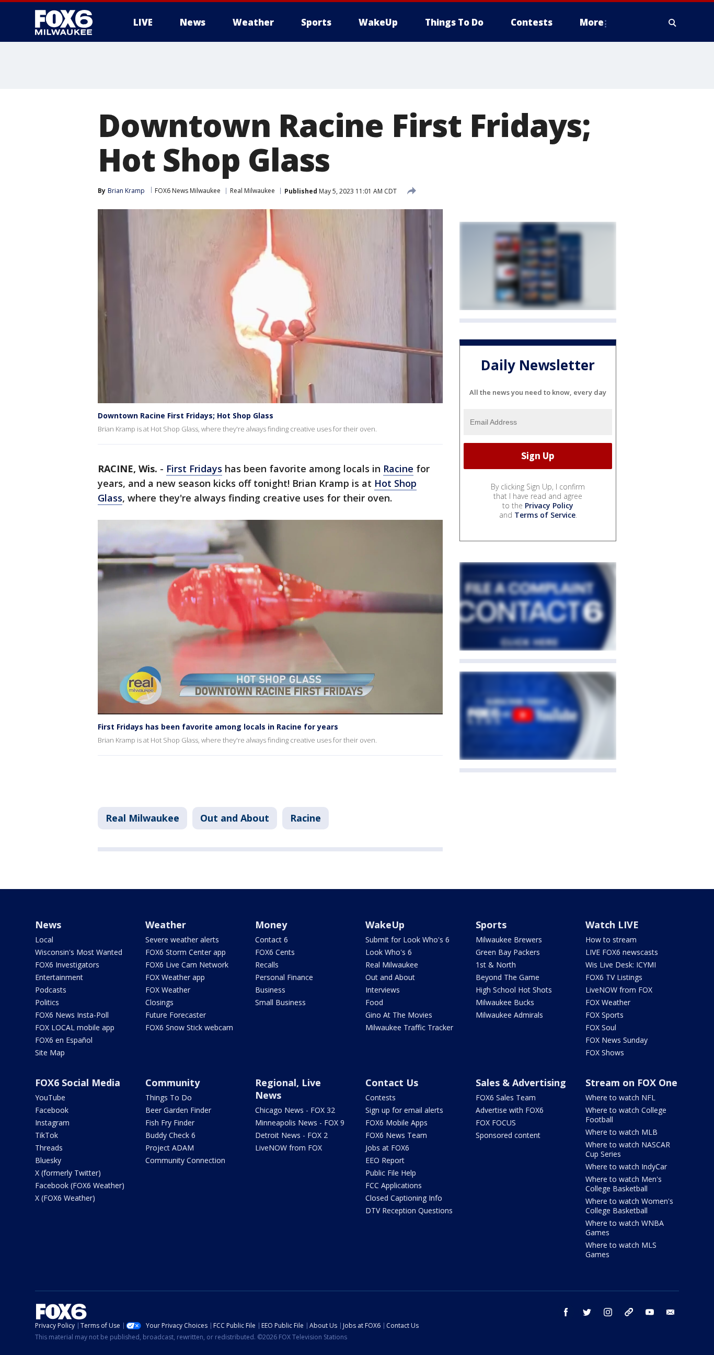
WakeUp (385, 924)
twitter (587, 1312)
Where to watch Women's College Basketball (629, 1205)
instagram (608, 1312)
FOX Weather (167, 990)
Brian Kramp (126, 190)
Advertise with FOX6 (510, 1110)
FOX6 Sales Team (506, 1097)
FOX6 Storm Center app (185, 952)
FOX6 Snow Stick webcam (189, 1027)
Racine (398, 468)
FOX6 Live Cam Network (186, 965)
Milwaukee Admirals (509, 1015)
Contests (380, 1097)
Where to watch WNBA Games (624, 1227)
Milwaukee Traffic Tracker (409, 1027)
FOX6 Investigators (67, 965)
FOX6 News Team (396, 1135)
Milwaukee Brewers (509, 939)
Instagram (52, 1123)
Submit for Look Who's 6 (407, 939)
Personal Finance (284, 977)
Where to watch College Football (625, 1114)
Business (270, 990)
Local (44, 939)
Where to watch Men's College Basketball (623, 1183)
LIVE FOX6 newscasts (621, 952)
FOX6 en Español (64, 1040)
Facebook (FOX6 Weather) (79, 1185)
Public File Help (390, 1173)
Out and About (234, 818)
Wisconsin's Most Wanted (78, 952)
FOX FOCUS (496, 1123)
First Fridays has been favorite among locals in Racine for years (218, 727)
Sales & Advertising (521, 1082)
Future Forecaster (175, 1015)
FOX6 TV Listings (613, 977)
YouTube (50, 1097)
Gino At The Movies (398, 1015)
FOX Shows (604, 1052)
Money (271, 924)
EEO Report (385, 1160)
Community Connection (185, 1160)
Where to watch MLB (621, 1132)
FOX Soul (600, 1027)
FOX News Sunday (616, 1040)
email (670, 1312)
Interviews (382, 990)
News (48, 924)
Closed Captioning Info (403, 1198)
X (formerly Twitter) (68, 1173)
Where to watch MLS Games (621, 1249)
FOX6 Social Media (77, 1082)
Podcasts (50, 990)
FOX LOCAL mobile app (74, 1027)
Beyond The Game (507, 977)
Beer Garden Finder (178, 1110)
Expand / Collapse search (672, 22)
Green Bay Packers (508, 952)
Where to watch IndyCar (626, 1166)
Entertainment (59, 977)
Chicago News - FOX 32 (295, 1110)
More (592, 22)
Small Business (280, 1002)
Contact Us (391, 1082)
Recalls (267, 965)
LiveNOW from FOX (618, 990)
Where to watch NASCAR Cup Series (627, 1149)
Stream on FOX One (631, 1082)
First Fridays (194, 468)
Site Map (50, 1052)
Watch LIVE (612, 924)
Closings (159, 1002)
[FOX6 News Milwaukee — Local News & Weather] (69, 22)
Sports (491, 924)
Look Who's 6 (388, 952)
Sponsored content (508, 1135)
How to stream (611, 939)
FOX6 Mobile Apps (396, 1123)
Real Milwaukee (252, 190)
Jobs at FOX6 (387, 1148)
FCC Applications (393, 1185)
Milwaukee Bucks (505, 1002)
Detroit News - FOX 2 (291, 1135)
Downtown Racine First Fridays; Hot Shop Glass (185, 415)
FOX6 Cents (275, 952)
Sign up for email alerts (404, 1110)
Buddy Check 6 (170, 1135)
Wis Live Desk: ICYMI (620, 965)
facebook (566, 1312)
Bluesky (48, 1160)
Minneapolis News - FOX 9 (299, 1123)
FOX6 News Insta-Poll (72, 1015)
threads (628, 1312)
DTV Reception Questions (409, 1210)
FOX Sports (604, 1015)
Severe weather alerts (182, 939)
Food (374, 1002)
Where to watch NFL (620, 1097)
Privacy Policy (549, 505)
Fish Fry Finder (169, 1123)
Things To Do (168, 1097)
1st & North (496, 965)
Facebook (51, 1110)
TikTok (46, 1135)
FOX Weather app (175, 977)
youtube (649, 1312)
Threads (49, 1148)
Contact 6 (271, 939)
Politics (47, 1002)
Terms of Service (544, 515)
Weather (165, 924)
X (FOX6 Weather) (65, 1198)
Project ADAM (169, 1148)
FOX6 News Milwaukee (188, 190)
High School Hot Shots (514, 990)
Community (172, 1082)
